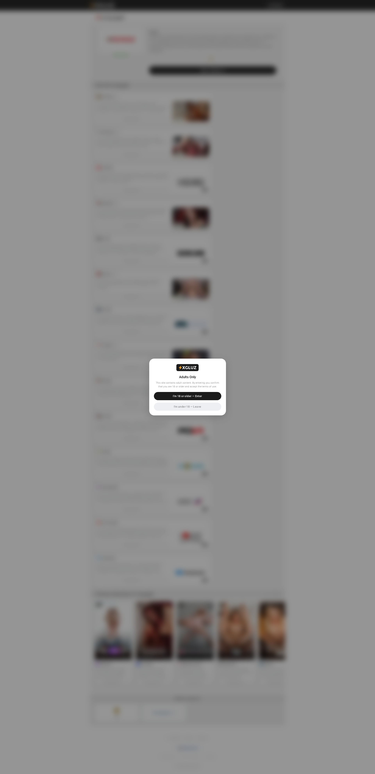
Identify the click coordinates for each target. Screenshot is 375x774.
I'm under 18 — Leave (187, 406)
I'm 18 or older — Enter (187, 396)
